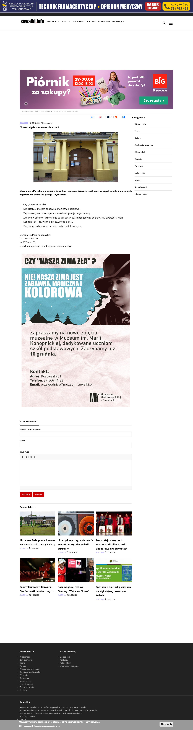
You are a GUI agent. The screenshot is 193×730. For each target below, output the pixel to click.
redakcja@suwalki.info (52, 713)
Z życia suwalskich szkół (30, 672)
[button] (23, 457)
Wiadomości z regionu (144, 144)
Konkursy (91, 21)
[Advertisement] (96, 50)
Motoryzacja (140, 173)
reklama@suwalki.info (72, 713)
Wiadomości (52, 21)
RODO (23, 716)
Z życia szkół (140, 152)
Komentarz (24, 452)
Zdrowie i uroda (141, 194)
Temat (22, 441)
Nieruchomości (141, 187)
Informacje (117, 21)
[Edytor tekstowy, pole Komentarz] (76, 476)
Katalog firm (104, 21)
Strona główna (28, 111)
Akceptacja (166, 724)
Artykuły (138, 180)
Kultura (49, 111)
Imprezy (65, 21)
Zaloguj (23, 719)
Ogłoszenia (78, 21)
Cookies (31, 716)
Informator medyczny (69, 666)
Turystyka (139, 166)
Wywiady (138, 159)
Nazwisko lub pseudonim (30, 429)
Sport (137, 130)
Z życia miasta (140, 123)
